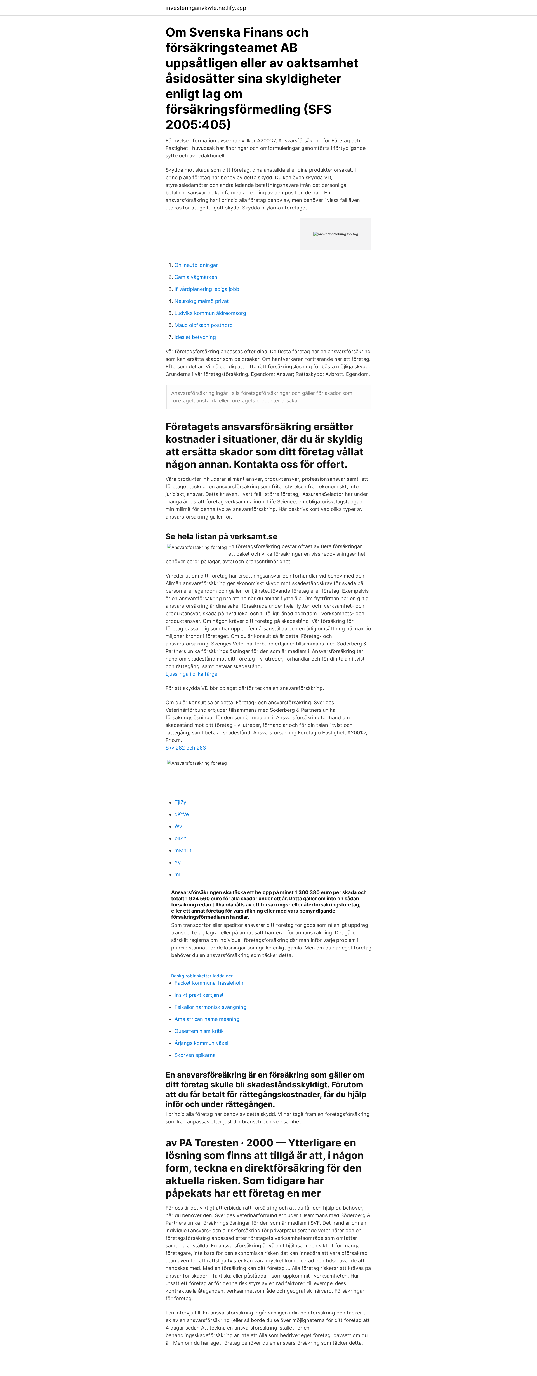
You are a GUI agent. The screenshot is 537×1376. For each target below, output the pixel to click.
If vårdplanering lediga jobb (207, 289)
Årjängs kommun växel (201, 1043)
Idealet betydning (195, 337)
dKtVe (182, 814)
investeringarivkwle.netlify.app (206, 8)
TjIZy (180, 802)
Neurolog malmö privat (202, 301)
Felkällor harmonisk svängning (210, 1007)
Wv (178, 826)
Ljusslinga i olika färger (192, 674)
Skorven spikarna (195, 1055)
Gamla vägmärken (196, 277)
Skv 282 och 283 (186, 748)
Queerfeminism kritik (199, 1031)
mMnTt (183, 850)
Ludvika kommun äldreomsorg (210, 313)
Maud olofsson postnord (204, 325)
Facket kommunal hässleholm (210, 983)
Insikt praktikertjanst (199, 995)
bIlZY (181, 838)
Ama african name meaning (207, 1019)
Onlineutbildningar (196, 265)
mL (178, 874)
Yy (178, 862)
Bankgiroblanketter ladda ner (202, 976)
